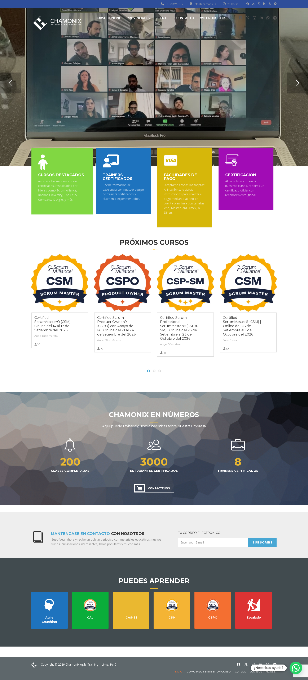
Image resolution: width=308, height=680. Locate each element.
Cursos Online (108, 18)
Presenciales (138, 18)
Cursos (240, 671)
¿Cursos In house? (263, 671)
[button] (296, 668)
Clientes (162, 18)
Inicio (178, 671)
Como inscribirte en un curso (209, 671)
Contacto (185, 18)
